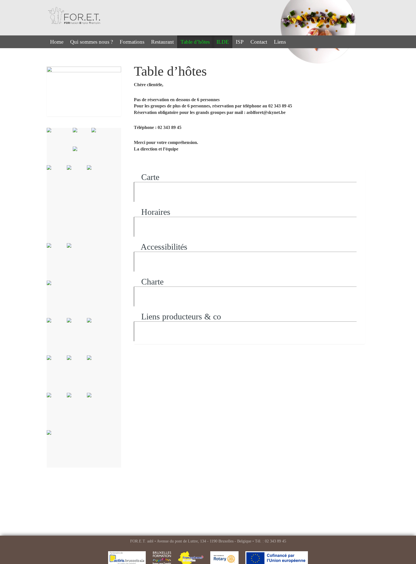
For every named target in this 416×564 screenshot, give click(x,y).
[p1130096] (77, 184)
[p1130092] (77, 262)
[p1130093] (57, 262)
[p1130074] (57, 411)
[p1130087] (57, 336)
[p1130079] (57, 374)
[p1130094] (57, 184)
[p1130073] (77, 411)
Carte (149, 177)
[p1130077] (97, 374)
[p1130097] (91, 156)
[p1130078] (77, 374)
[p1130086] (77, 336)
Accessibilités (163, 246)
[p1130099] (100, 137)
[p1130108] (82, 137)
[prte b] (84, 299)
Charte (151, 281)
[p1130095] (97, 204)
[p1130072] (97, 411)
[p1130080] (97, 336)
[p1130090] (57, 449)
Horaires (154, 212)
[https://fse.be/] (60, 146)
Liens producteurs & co (180, 316)
